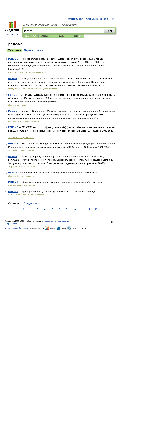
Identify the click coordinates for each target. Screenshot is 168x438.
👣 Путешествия (14, 224)
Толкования (30, 36)
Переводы (46, 36)
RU (112, 19)
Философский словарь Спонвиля (23, 121)
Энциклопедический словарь (21, 167)
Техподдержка (47, 221)
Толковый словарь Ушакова (21, 137)
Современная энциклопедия (21, 185)
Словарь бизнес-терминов (21, 176)
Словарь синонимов (17, 105)
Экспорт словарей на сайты (16, 228)
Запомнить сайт (75, 19)
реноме (12, 78)
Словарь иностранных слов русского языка (29, 72)
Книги (61, 36)
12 (89, 209)
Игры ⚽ (77, 36)
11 (81, 209)
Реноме (12, 111)
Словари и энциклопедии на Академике (49, 24)
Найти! (109, 30)
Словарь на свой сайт (97, 19)
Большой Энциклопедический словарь (26, 195)
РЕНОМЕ (13, 58)
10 (74, 209)
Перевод (28, 50)
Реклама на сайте (61, 221)
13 (96, 209)
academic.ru (12, 35)
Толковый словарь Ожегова (21, 150)
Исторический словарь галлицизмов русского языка (33, 89)
